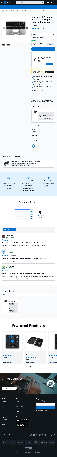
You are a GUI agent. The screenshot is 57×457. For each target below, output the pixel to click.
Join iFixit (49, 72)
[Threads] (51, 435)
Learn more (9, 388)
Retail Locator (19, 406)
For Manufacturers (20, 408)
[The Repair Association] (54, 435)
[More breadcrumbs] (3, 11)
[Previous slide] (26, 366)
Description (34, 97)
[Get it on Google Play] (22, 425)
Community (19, 401)
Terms (3, 424)
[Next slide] (30, 366)
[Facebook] (34, 435)
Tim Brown (9, 251)
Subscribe (45, 408)
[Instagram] (40, 435)
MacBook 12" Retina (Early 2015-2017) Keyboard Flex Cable (44, 59)
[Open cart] (51, 2)
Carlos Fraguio (9, 235)
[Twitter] (37, 435)
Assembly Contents (36, 140)
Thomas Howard (10, 266)
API (2, 411)
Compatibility (35, 106)
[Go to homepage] (9, 2)
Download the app (21, 417)
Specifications (35, 125)
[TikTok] (31, 435)
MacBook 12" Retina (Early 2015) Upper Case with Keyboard (35, 10)
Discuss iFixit (5, 406)
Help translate (5, 434)
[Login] (55, 2)
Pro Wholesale (19, 404)
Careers (4, 408)
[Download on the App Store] (22, 420)
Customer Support (6, 404)
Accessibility (5, 419)
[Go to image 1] (15, 40)
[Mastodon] (46, 435)
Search (51, 44)
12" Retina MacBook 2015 (12, 10)
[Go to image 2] (17, 40)
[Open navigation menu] (1, 2)
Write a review (10, 230)
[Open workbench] (48, 2)
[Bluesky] (48, 435)
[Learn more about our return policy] (42, 90)
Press (17, 411)
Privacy (3, 422)
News (17, 413)
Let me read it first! (42, 410)
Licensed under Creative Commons (32, 452)
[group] (4, 28)
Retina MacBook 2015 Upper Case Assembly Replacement (25, 161)
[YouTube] (43, 435)
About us (4, 401)
